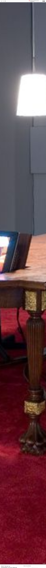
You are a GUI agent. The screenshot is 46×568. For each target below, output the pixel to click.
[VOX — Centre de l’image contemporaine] (43, 1)
